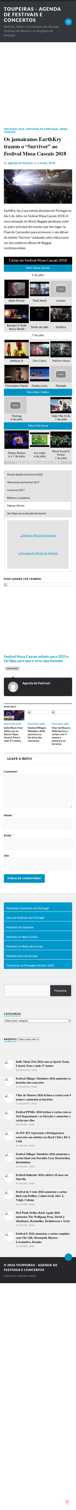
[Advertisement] (38, 82)
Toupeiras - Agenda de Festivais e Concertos (32, 14)
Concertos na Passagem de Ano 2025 (30, 966)
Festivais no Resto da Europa (24, 947)
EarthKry (12, 668)
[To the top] (68, 1257)
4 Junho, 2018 (46, 163)
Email (8, 835)
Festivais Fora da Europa (21, 956)
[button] (37, 475)
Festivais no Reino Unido (22, 937)
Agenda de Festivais (20, 163)
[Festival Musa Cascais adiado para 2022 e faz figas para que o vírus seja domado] (38, 649)
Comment (11, 771)
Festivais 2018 (14, 129)
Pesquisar (60, 990)
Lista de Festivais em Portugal (25, 918)
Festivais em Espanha (19, 927)
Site (6, 855)
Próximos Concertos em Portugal (27, 908)
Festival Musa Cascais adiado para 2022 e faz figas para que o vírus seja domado (36, 658)
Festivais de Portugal (42, 129)
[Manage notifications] (67, 1502)
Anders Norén (26, 1276)
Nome (9, 815)
